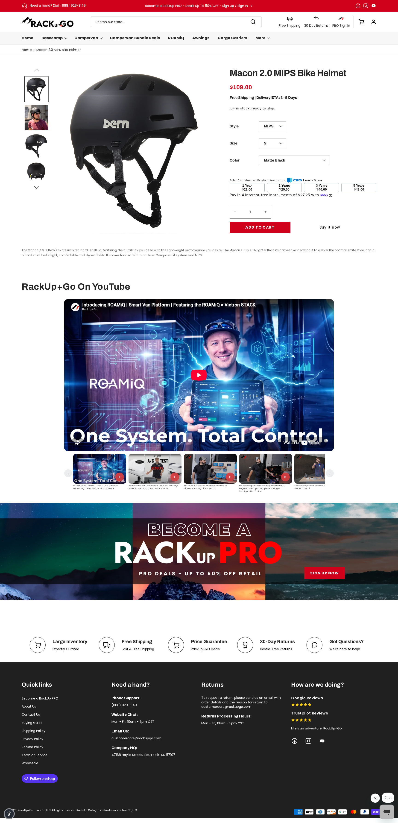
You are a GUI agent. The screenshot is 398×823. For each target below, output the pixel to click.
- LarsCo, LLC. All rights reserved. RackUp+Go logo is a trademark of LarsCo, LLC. (85, 810)
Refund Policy (32, 747)
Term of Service (34, 755)
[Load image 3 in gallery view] (36, 146)
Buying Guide (32, 722)
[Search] (253, 22)
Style (234, 126)
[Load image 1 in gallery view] (36, 89)
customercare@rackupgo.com (136, 738)
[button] (359, 22)
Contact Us (31, 714)
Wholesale (30, 763)
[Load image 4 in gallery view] (36, 174)
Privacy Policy (32, 739)
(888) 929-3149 (124, 705)
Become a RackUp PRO (40, 698)
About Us (29, 706)
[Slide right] (36, 186)
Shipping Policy (33, 731)
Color (235, 160)
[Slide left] (36, 69)
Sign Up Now (324, 573)
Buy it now (329, 227)
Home (27, 49)
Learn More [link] (312, 180)
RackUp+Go (25, 810)
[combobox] (176, 22)
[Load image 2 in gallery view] (36, 117)
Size (233, 143)
